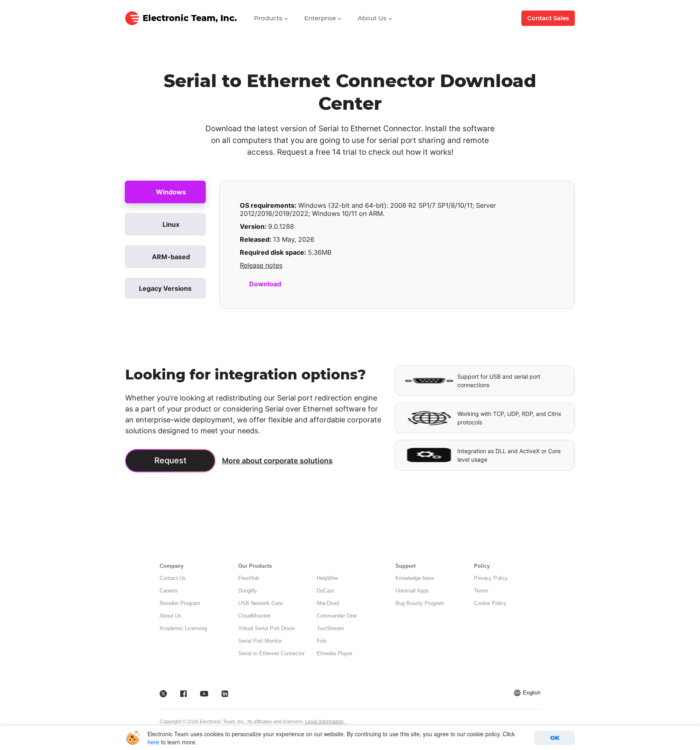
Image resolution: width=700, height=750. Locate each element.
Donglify (247, 591)
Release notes (261, 265)
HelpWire (327, 578)
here (153, 742)
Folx (322, 641)
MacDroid (328, 603)
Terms (481, 591)
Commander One (336, 616)
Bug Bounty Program (419, 603)
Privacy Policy (491, 578)
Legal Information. (325, 721)
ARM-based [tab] (171, 257)
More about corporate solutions (277, 460)
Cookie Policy (490, 603)
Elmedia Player (334, 653)
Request (170, 460)
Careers (169, 591)
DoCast (325, 591)
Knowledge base (414, 578)
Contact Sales (548, 18)
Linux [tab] (170, 224)
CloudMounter (254, 616)
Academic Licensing (183, 628)
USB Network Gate (260, 603)
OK (554, 737)
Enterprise (320, 18)
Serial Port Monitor (260, 641)
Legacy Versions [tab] (165, 288)
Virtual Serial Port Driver (266, 628)
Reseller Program (180, 603)
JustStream (330, 628)
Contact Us (173, 578)
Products (269, 18)
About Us (373, 18)
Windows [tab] (171, 192)
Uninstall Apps (412, 591)
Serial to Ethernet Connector (271, 653)
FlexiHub (248, 578)
